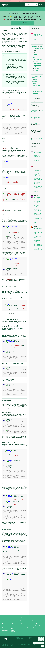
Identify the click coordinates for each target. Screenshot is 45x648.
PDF (41, 138)
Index (32, 110)
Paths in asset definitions (37, 59)
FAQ (31, 104)
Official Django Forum (35, 123)
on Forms (36, 70)
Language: (41, 640)
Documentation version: (38, 643)
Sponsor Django (35, 620)
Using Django (35, 93)
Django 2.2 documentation (37, 91)
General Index (34, 83)
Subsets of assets (37, 63)
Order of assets (37, 68)
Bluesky (26, 627)
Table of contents (35, 81)
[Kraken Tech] (32, 197)
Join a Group (13, 620)
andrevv (32, 641)
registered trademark (31, 644)
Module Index (36, 110)
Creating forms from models (8, 608)
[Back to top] (42, 646)
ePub (32, 139)
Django (5, 5)
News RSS (27, 630)
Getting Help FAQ (21, 620)
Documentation (8, 9)
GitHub (26, 620)
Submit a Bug (13, 625)
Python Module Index (36, 85)
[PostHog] (32, 228)
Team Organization (5, 625)
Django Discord (21, 621)
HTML (39, 138)
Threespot (32, 639)
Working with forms (37, 95)
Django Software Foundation (10, 644)
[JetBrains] (32, 167)
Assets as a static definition (38, 48)
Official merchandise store (36, 623)
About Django (4, 620)
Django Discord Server (35, 117)
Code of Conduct (5, 630)
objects (35, 61)
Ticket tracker (33, 129)
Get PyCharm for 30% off (22, 22)
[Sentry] (32, 152)
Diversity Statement (5, 632)
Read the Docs (37, 141)
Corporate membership (36, 621)
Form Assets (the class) (37, 46)
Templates (24, 608)
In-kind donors (19, 638)
